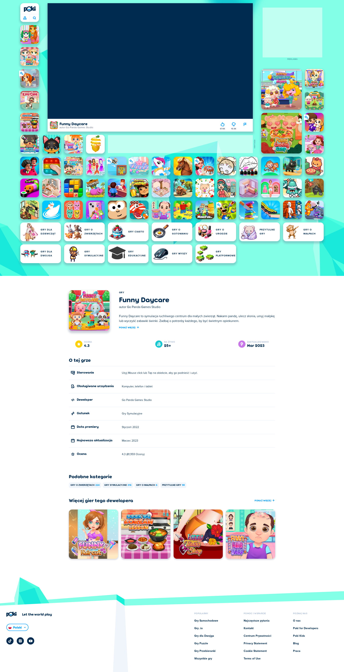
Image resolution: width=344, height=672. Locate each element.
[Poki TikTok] (10, 640)
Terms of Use (252, 658)
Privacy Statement (255, 643)
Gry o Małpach (146, 485)
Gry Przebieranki (205, 651)
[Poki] (30, 9)
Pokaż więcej (127, 327)
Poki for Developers (305, 628)
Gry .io (198, 628)
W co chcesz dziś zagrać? (34, 18)
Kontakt (249, 628)
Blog (296, 643)
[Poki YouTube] (30, 640)
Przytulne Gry (173, 485)
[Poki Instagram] (20, 640)
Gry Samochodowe (206, 620)
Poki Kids (299, 636)
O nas (297, 620)
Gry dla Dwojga (204, 636)
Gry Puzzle (201, 643)
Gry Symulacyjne (117, 485)
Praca (296, 651)
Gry (121, 292)
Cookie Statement (255, 651)
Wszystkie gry (203, 658)
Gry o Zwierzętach (85, 485)
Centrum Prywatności (257, 636)
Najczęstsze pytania (257, 620)
